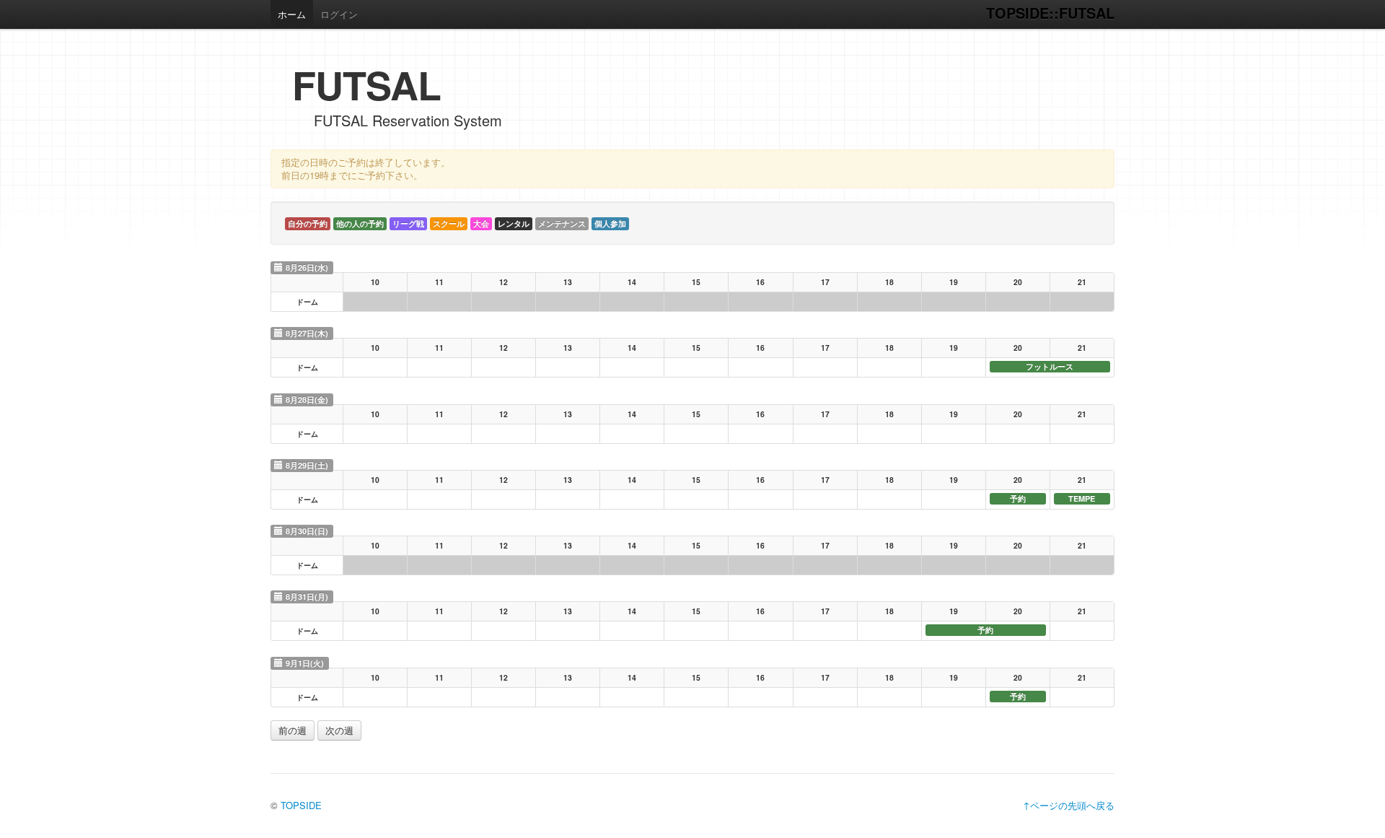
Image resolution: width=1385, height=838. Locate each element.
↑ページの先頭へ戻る (1068, 805)
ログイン (339, 14)
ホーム (292, 14)
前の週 (292, 730)
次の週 (339, 730)
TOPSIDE (301, 805)
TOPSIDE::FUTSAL (1050, 12)
